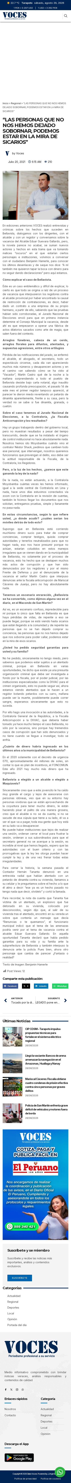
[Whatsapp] (23, 1389)
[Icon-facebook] (6, 1389)
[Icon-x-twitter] (11, 1389)
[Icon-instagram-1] (17, 1389)
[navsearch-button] (65, 16)
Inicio (6, 103)
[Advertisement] (35, 59)
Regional (16, 103)
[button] (59, 16)
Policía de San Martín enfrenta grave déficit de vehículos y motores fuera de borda (46, 1109)
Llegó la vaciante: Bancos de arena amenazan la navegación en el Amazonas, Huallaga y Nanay (45, 1059)
